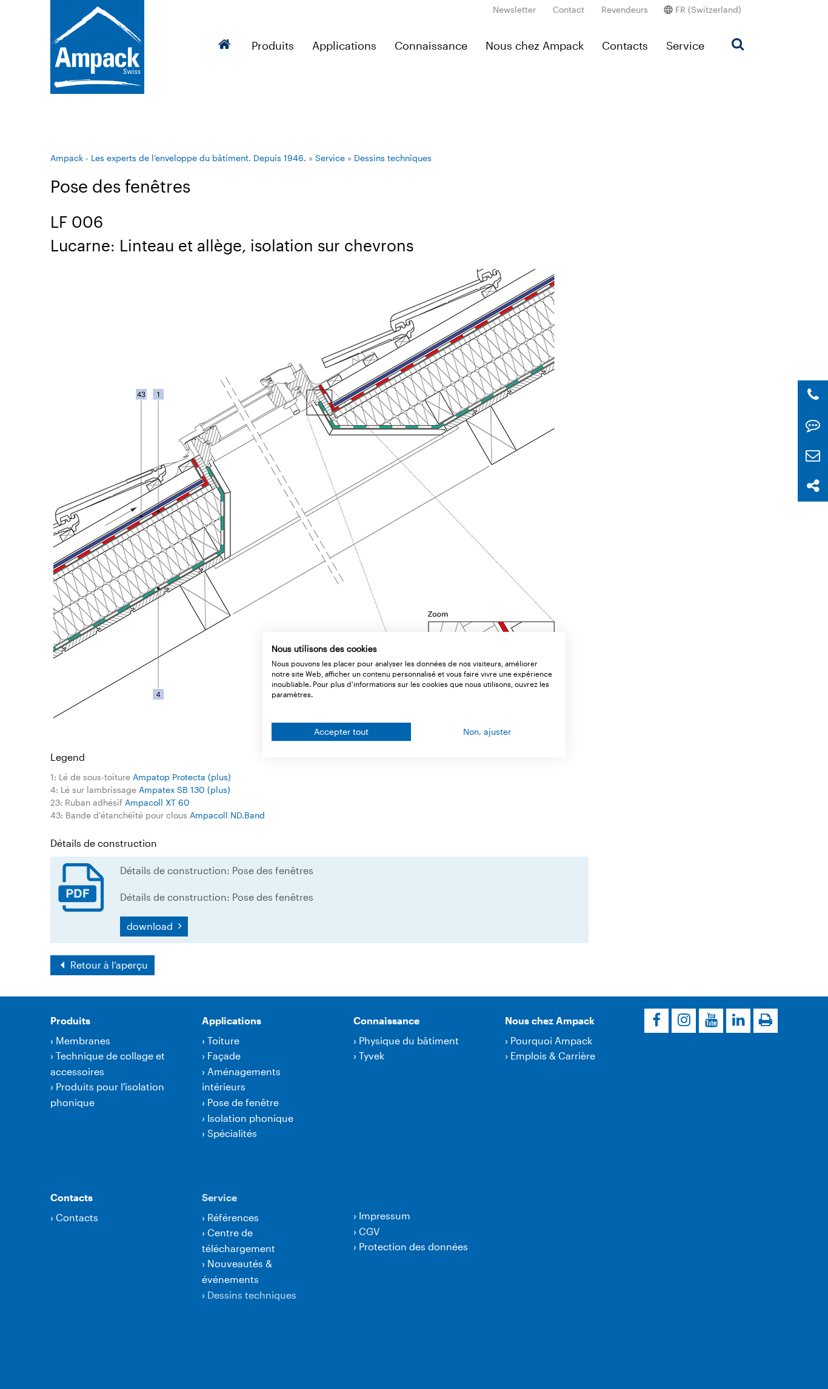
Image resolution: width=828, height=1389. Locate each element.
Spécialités (232, 1133)
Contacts (625, 45)
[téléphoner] (813, 395)
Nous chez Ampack (535, 45)
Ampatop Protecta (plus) (182, 777)
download (151, 926)
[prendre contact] (813, 425)
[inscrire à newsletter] (813, 456)
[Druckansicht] (765, 1021)
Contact (568, 9)
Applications (344, 45)
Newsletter (514, 9)
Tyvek (371, 1055)
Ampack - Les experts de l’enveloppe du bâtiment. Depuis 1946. (178, 158)
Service (685, 45)
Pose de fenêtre (243, 1102)
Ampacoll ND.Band (227, 815)
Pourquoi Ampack (551, 1040)
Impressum (384, 1215)
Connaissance (431, 45)
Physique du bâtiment (409, 1040)
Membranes (83, 1040)
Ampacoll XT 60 (157, 802)
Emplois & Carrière (552, 1055)
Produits (273, 45)
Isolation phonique (250, 1118)
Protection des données (413, 1246)
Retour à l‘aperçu (108, 964)
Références (233, 1217)
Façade (224, 1055)
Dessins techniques (393, 158)
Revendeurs (624, 9)
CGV (369, 1231)
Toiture (223, 1040)
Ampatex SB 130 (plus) (184, 789)
